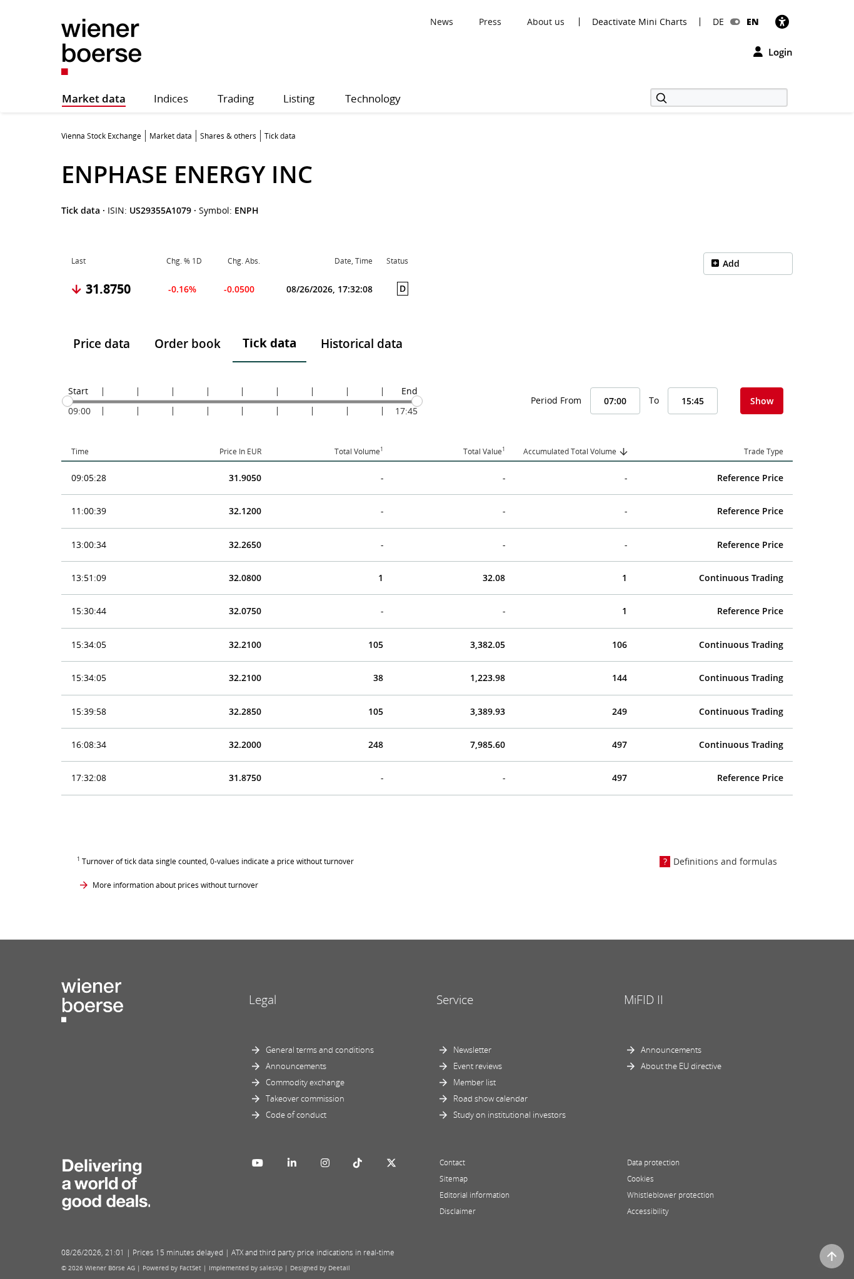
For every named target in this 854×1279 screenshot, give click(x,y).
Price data (101, 344)
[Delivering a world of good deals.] (105, 1182)
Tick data (269, 343)
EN (752, 21)
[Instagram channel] (325, 1163)
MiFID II (643, 1000)
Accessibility (648, 1211)
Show (761, 401)
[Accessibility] (782, 21)
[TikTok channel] (357, 1163)
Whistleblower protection (670, 1195)
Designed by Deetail (320, 1267)
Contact (452, 1162)
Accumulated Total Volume (569, 451)
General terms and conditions (320, 1049)
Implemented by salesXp (246, 1267)
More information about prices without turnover (175, 885)
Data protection (653, 1162)
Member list (474, 1082)
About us (546, 21)
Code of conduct (296, 1114)
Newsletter (472, 1049)
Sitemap (454, 1178)
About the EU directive (681, 1066)
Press (490, 21)
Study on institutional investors (509, 1114)
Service (454, 1000)
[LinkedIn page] (292, 1163)
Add (731, 263)
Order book (187, 344)
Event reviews (477, 1066)
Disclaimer (458, 1211)
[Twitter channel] (391, 1163)
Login (779, 52)
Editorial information (475, 1195)
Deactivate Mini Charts (639, 21)
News (441, 21)
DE (718, 21)
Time (80, 451)
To (654, 400)
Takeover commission (305, 1098)
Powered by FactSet (172, 1267)
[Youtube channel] (257, 1163)
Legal (262, 1000)
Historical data (362, 344)
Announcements (296, 1066)
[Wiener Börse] (101, 46)
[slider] (67, 401)
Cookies (640, 1178)
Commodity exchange (305, 1082)
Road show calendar (490, 1098)
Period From (556, 400)
